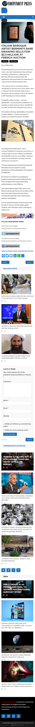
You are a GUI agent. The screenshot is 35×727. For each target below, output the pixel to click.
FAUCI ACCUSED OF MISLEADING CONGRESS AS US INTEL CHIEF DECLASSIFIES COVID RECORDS (17, 498)
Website (6, 416)
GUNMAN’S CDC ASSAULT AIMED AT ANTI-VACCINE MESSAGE (16, 560)
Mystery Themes (18, 725)
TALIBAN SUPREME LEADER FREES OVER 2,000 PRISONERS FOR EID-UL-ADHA (15, 357)
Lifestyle (5, 61)
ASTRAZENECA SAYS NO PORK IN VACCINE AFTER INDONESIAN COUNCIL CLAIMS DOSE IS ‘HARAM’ (6, 262)
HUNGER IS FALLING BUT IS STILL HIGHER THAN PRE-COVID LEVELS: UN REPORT (17, 460)
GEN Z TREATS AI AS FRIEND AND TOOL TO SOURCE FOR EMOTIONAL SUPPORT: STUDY (16, 588)
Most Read (13, 61)
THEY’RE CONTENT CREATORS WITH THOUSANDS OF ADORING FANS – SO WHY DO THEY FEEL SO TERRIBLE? (16, 626)
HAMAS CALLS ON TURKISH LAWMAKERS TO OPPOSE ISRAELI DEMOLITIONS (30, 262)
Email (5, 408)
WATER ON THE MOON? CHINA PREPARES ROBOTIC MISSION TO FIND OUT (16, 656)
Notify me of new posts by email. (16, 430)
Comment (7, 381)
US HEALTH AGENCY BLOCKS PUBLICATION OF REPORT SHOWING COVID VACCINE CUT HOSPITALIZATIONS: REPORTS (16, 529)
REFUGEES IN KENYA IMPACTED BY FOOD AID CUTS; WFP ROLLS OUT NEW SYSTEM (17, 297)
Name (6, 400)
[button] (4, 20)
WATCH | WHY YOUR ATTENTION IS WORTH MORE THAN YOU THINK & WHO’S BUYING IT (16, 685)
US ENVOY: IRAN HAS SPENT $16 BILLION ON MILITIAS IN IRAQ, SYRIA (16, 327)
